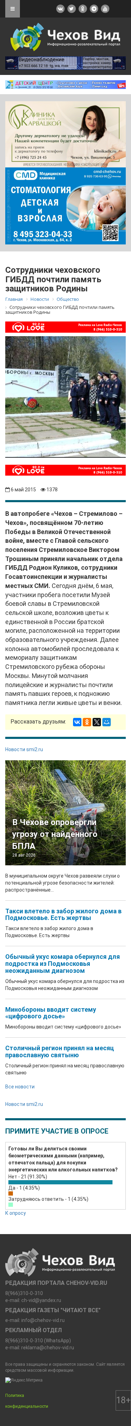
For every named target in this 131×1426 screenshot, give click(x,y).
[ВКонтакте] (77, 722)
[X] (97, 722)
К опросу (15, 1213)
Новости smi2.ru (24, 749)
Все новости (20, 1086)
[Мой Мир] (106, 722)
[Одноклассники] (87, 722)
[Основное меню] (12, 9)
